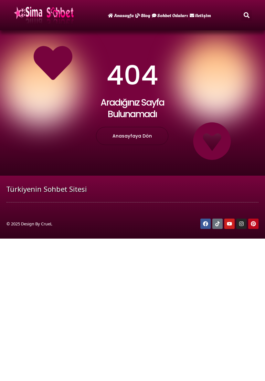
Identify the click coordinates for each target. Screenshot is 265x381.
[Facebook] (205, 224)
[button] (246, 15)
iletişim (203, 15)
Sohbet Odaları (172, 15)
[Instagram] (241, 224)
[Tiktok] (217, 224)
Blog (145, 15)
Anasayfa (124, 15)
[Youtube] (229, 224)
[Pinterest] (253, 224)
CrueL (46, 224)
